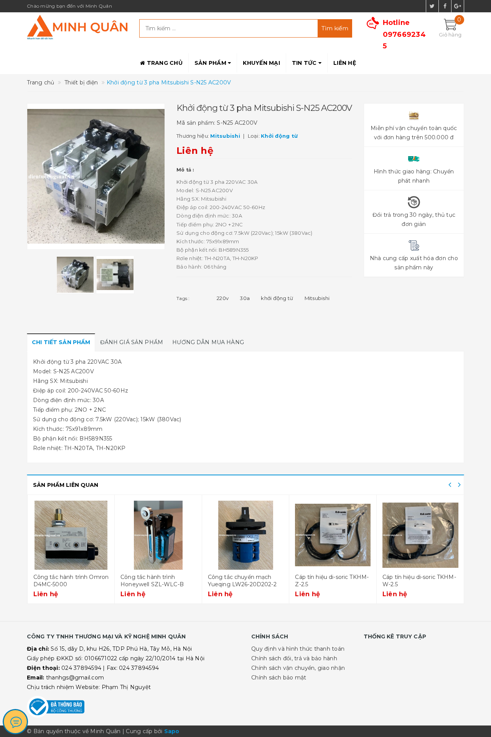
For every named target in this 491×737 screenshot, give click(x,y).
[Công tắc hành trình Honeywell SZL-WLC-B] (158, 535)
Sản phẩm (211, 62)
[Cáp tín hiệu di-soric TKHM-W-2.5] (420, 535)
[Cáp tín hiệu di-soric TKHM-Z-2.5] (333, 535)
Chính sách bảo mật (278, 677)
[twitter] (432, 6)
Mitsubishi (317, 298)
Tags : (183, 298)
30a (245, 298)
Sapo (172, 731)
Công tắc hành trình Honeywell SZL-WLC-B (152, 581)
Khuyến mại (261, 62)
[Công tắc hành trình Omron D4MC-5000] (71, 535)
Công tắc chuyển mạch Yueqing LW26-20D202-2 (242, 581)
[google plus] (457, 6)
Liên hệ (344, 62)
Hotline (404, 34)
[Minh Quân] (77, 27)
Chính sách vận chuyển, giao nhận (298, 667)
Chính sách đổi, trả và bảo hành (294, 658)
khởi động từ (277, 298)
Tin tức (305, 62)
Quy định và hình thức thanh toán (297, 648)
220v (223, 298)
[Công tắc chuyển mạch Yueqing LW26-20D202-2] (245, 535)
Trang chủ (164, 62)
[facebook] (445, 6)
